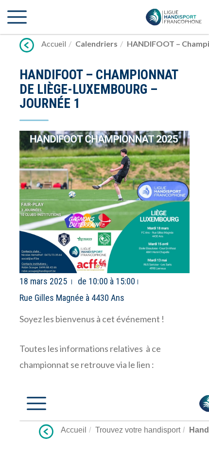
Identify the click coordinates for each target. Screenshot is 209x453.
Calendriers (96, 43)
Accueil (53, 43)
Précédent (26, 45)
